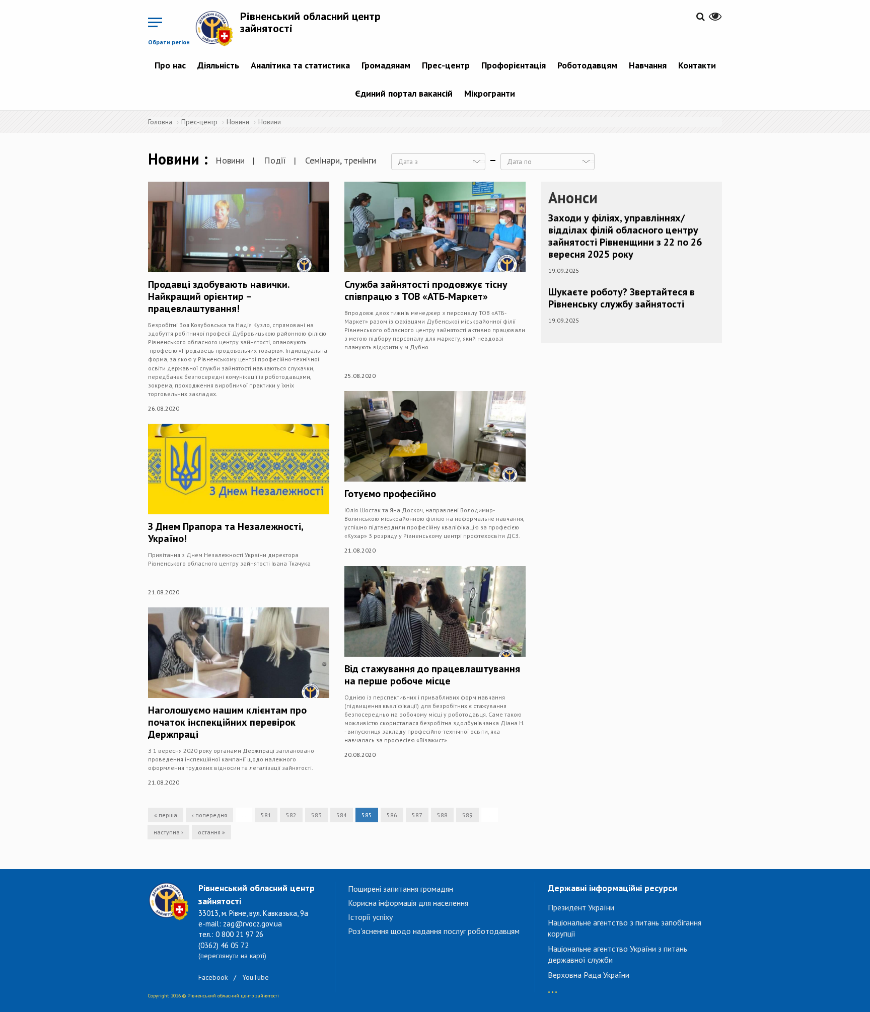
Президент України (581, 907)
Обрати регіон (169, 42)
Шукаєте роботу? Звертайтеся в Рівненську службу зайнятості (621, 298)
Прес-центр (446, 65)
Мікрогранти (489, 93)
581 (266, 815)
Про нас (170, 65)
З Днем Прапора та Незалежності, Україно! (225, 532)
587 (417, 815)
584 (341, 815)
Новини (238, 121)
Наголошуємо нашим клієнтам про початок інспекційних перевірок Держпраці (227, 722)
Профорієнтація (513, 65)
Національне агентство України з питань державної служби (617, 954)
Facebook (213, 977)
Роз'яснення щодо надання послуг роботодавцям (434, 931)
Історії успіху (370, 917)
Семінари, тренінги (340, 160)
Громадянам (385, 65)
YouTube (255, 977)
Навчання (648, 65)
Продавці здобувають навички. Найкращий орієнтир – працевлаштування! (218, 296)
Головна (160, 121)
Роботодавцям (587, 65)
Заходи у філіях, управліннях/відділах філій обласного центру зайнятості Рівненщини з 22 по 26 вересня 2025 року (625, 236)
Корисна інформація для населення (408, 903)
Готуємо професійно (390, 494)
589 (467, 815)
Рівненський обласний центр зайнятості (310, 22)
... (552, 987)
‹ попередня (209, 815)
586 (392, 815)
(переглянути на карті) (232, 955)
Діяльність (218, 65)
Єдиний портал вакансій (404, 93)
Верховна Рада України (588, 975)
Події (275, 160)
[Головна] (217, 28)
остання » (211, 832)
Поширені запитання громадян (400, 889)
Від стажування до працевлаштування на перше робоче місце (432, 675)
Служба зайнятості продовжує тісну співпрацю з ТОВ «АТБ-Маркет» (426, 290)
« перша (165, 815)
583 (316, 815)
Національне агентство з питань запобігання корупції (624, 928)
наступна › (168, 832)
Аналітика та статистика (300, 65)
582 (291, 815)
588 (442, 815)
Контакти (697, 65)
